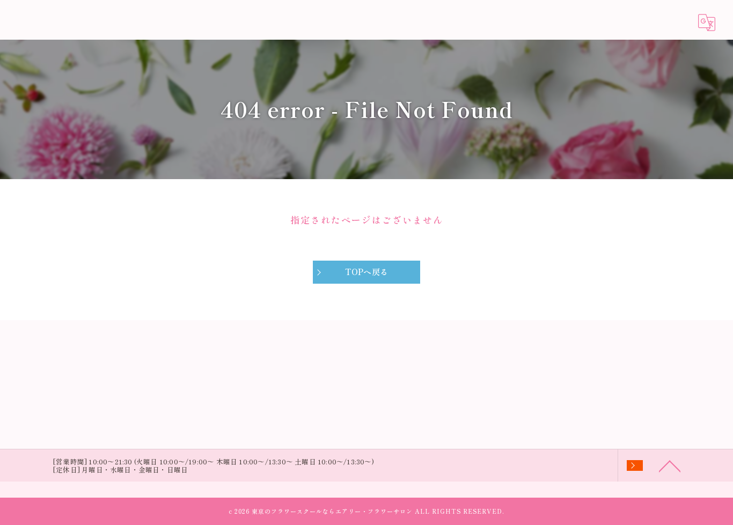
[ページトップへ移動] (669, 465)
